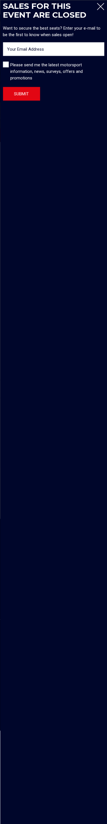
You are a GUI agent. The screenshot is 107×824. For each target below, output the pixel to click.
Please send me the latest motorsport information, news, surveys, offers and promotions (46, 71)
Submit (21, 93)
